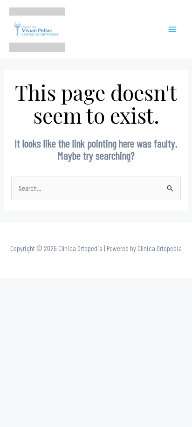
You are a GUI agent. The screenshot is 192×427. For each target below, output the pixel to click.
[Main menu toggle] (173, 30)
